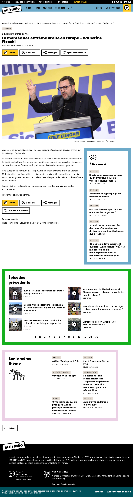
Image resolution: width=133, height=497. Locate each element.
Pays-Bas (13, 222)
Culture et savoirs (61, 372)
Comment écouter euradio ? (64, 484)
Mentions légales (23, 479)
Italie (4, 222)
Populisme (53, 222)
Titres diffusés (45, 2)
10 (79, 337)
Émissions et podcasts (22, 23)
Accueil (5, 23)
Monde (56, 398)
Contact (19, 472)
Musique (47, 8)
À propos (6, 2)
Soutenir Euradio (80, 2)
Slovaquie (24, 222)
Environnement (90, 372)
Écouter (12, 52)
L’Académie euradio (25, 477)
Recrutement (21, 474)
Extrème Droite (38, 222)
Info (38, 8)
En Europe (7, 29)
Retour (11, 428)
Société (56, 358)
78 (90, 337)
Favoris (98, 7)
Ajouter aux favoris (76, 52)
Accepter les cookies (119, 492)
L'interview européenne (47, 23)
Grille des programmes (24, 2)
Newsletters (62, 2)
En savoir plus (36, 493)
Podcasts (60, 8)
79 (96, 337)
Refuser (99, 492)
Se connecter (113, 8)
